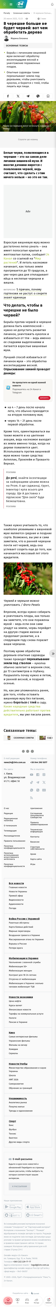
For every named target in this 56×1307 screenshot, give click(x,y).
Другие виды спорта (19, 1142)
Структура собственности (37, 848)
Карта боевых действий (21, 927)
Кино (12, 1032)
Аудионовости (16, 904)
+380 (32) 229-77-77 (22, 1261)
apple (34, 1206)
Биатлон (13, 1138)
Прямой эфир (16, 895)
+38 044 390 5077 (38, 762)
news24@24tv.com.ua (15, 762)
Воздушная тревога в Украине (24, 935)
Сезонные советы (21, 13)
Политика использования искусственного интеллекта (11, 856)
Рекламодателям (12, 836)
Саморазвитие (16, 1084)
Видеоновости (16, 900)
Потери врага (16, 948)
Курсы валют (15, 1005)
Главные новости (18, 887)
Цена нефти (15, 1001)
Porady (7, 13)
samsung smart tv (34, 1215)
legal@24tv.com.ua (40, 1265)
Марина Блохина (19, 38)
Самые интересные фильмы (23, 1036)
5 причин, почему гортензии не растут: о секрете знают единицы (25, 293)
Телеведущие (10, 831)
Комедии (13, 1049)
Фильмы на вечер (18, 1045)
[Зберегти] (48, 96)
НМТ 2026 (13, 1079)
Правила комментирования (39, 824)
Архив (33, 854)
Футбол (12, 1129)
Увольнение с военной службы (25, 962)
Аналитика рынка (18, 1102)
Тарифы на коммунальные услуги (26, 1013)
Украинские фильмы (19, 1041)
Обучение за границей (20, 1088)
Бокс (11, 1125)
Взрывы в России (18, 943)
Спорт (12, 1121)
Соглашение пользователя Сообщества (37, 816)
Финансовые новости (20, 1009)
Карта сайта (36, 859)
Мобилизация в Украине (23, 958)
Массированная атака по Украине (26, 939)
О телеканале (10, 826)
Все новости (16, 883)
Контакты (34, 837)
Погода (12, 908)
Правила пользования (14, 841)
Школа (12, 1075)
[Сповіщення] (52, 4)
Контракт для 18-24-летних (22, 975)
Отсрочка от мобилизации (22, 979)
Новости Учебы (18, 1063)
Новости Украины (18, 891)
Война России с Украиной (24, 918)
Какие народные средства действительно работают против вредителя (27, 710)
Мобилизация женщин (20, 970)
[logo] (20, 4)
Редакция (8, 814)
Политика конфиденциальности (14, 847)
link (31, 774)
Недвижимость (18, 1098)
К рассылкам (19, 1186)
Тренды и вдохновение (21, 1111)
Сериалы (13, 1053)
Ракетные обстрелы (19, 922)
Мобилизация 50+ (18, 966)
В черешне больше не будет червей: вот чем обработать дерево (42, 13)
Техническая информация (36, 831)
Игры (32, 864)
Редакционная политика (11, 820)
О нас (6, 808)
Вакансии (34, 842)
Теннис (12, 1133)
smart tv (13, 1215)
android (13, 1206)
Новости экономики (21, 997)
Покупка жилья (16, 1106)
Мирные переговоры (19, 931)
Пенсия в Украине (18, 1022)
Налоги (12, 1018)
